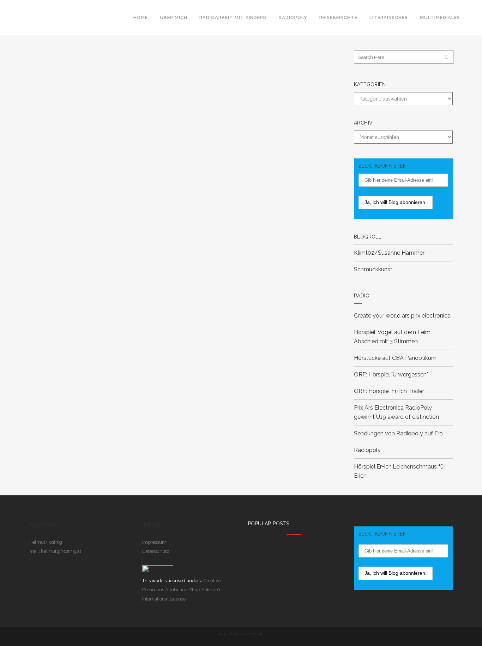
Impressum (154, 542)
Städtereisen (129, 138)
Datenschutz (155, 551)
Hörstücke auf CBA (379, 358)
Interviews (104, 138)
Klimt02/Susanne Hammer (389, 252)
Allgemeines (79, 138)
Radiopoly (367, 450)
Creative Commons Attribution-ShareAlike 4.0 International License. (181, 590)
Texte (150, 138)
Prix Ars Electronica (379, 407)
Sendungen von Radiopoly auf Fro (398, 433)
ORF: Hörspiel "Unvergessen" (391, 374)
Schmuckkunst (373, 269)
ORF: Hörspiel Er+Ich (380, 391)
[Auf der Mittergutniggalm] (103, 84)
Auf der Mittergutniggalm (89, 160)
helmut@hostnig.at (61, 551)
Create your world (378, 315)
